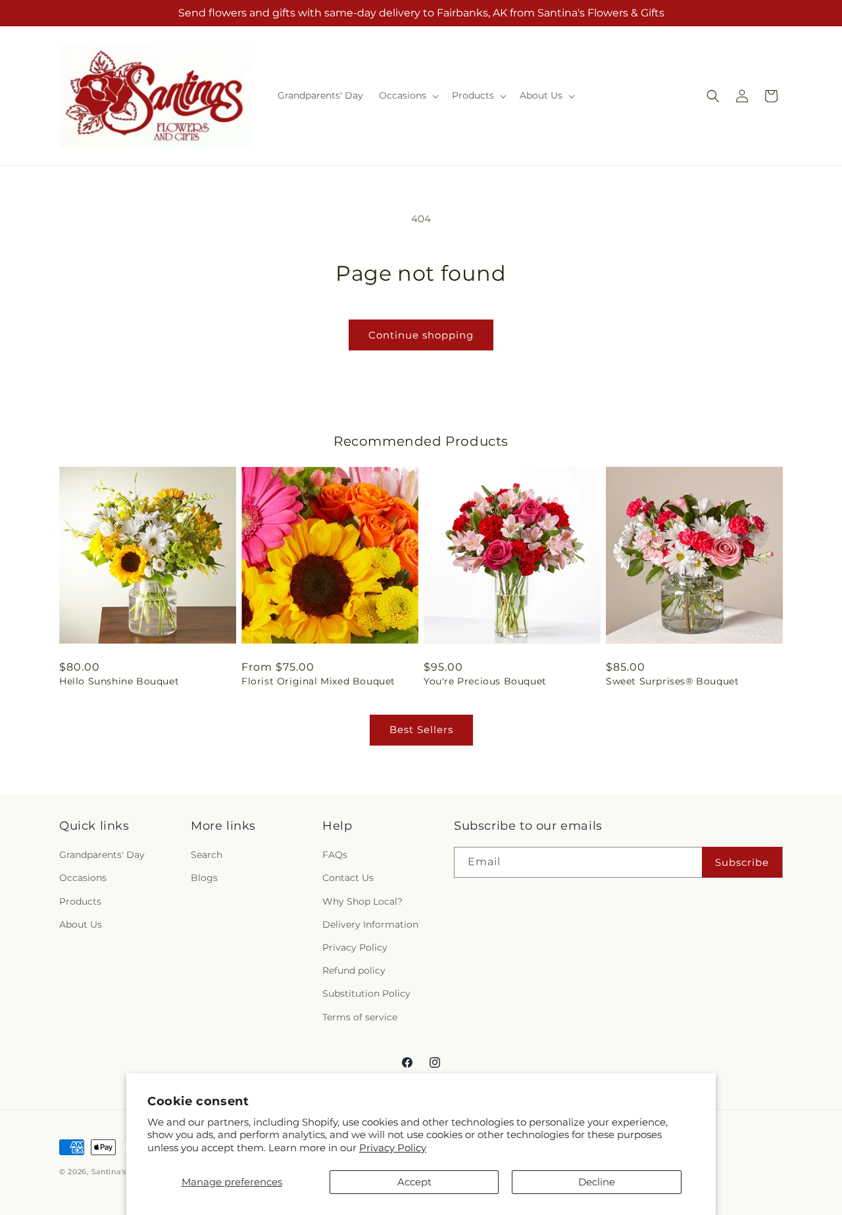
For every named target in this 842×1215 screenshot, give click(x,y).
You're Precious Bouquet (485, 681)
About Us (80, 924)
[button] (407, 95)
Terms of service (359, 1017)
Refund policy (353, 970)
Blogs (204, 878)
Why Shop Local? (362, 901)
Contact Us (348, 878)
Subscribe (742, 862)
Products (80, 901)
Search (206, 855)
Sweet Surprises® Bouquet (672, 681)
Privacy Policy (392, 1147)
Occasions (83, 878)
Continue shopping (421, 335)
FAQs (334, 855)
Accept (414, 1182)
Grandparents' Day (102, 855)
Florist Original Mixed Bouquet (318, 681)
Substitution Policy (366, 993)
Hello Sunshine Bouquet (119, 681)
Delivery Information (370, 924)
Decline (596, 1182)
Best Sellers (421, 729)
